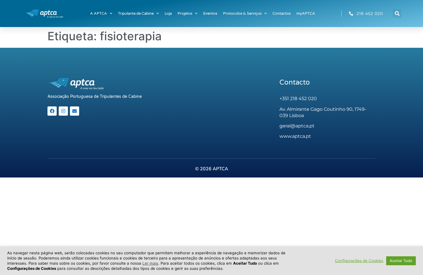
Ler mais (150, 263)
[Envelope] (74, 111)
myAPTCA (305, 13)
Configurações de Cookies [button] (359, 260)
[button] (397, 13)
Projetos (185, 13)
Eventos (210, 13)
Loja (168, 13)
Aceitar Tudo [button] (401, 260)
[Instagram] (63, 111)
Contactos (282, 13)
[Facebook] (52, 111)
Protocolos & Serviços (242, 13)
